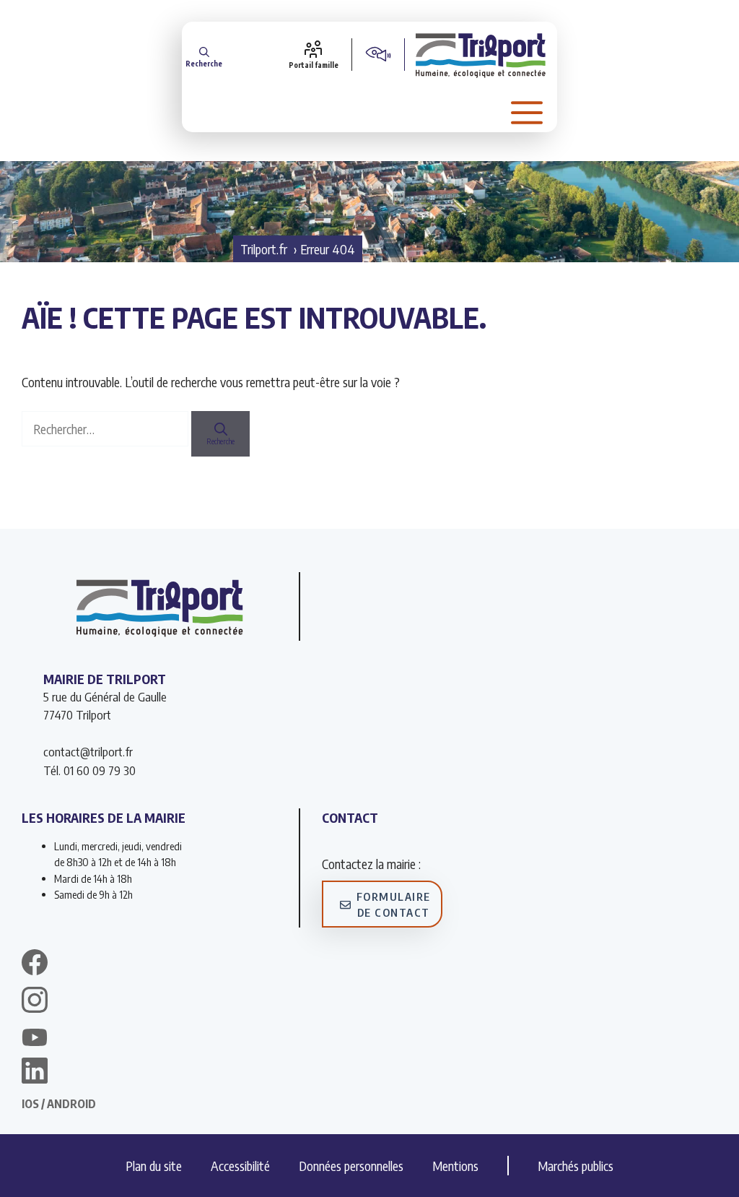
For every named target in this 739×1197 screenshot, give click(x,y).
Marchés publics (575, 1165)
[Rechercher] (220, 434)
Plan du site (154, 1165)
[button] (204, 54)
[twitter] (35, 1037)
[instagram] (35, 1002)
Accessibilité (240, 1165)
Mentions (455, 1165)
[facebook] (35, 964)
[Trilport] (481, 54)
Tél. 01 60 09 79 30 (89, 770)
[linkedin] (35, 1073)
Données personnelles (351, 1165)
